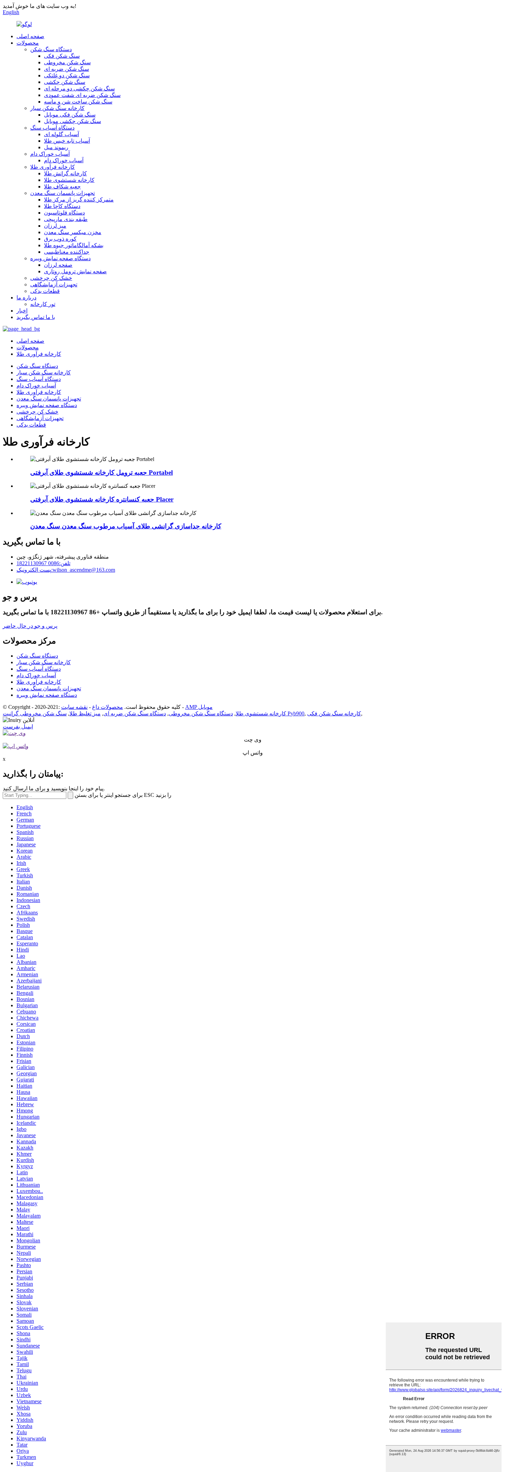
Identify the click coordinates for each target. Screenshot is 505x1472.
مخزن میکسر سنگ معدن (72, 232)
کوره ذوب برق (60, 239)
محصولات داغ (107, 707)
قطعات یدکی (45, 291)
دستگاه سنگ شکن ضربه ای (134, 713)
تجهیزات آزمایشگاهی (53, 284)
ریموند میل (56, 147)
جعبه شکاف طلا (62, 186)
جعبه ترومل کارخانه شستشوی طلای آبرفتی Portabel (101, 472)
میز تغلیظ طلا (85, 713)
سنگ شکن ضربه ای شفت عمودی (82, 95)
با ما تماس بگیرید (35, 317)
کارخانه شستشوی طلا (69, 180)
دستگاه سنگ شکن (51, 49)
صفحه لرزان (58, 265)
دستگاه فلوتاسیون (64, 213)
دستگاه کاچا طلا (62, 206)
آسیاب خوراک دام (50, 154)
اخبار (21, 311)
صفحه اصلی (30, 36)
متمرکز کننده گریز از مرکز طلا (79, 199)
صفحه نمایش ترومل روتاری (75, 271)
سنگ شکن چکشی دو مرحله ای (79, 88)
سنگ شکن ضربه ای (66, 69)
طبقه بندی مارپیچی (66, 219)
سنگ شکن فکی (62, 56)
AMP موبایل (199, 707)
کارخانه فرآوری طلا (52, 167)
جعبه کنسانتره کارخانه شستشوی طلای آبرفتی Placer (101, 499)
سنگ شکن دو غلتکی (67, 75)
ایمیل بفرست (18, 726)
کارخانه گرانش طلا (65, 173)
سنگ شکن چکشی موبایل (72, 121)
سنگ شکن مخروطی (67, 62)
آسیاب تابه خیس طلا (67, 141)
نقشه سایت (74, 707)
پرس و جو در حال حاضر (30, 626)
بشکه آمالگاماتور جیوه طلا (73, 245)
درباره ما (26, 297)
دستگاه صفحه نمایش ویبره (60, 258)
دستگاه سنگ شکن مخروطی (201, 713)
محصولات (27, 43)
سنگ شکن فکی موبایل (70, 115)
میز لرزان (55, 226)
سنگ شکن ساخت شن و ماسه (78, 102)
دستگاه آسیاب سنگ (52, 128)
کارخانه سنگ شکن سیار (57, 108)
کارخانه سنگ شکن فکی (334, 713)
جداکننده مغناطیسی (66, 252)
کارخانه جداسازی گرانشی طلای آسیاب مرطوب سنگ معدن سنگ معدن (125, 526)
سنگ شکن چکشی (64, 82)
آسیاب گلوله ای (61, 134)
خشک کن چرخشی (51, 278)
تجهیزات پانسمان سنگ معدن (62, 193)
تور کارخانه (42, 304)
